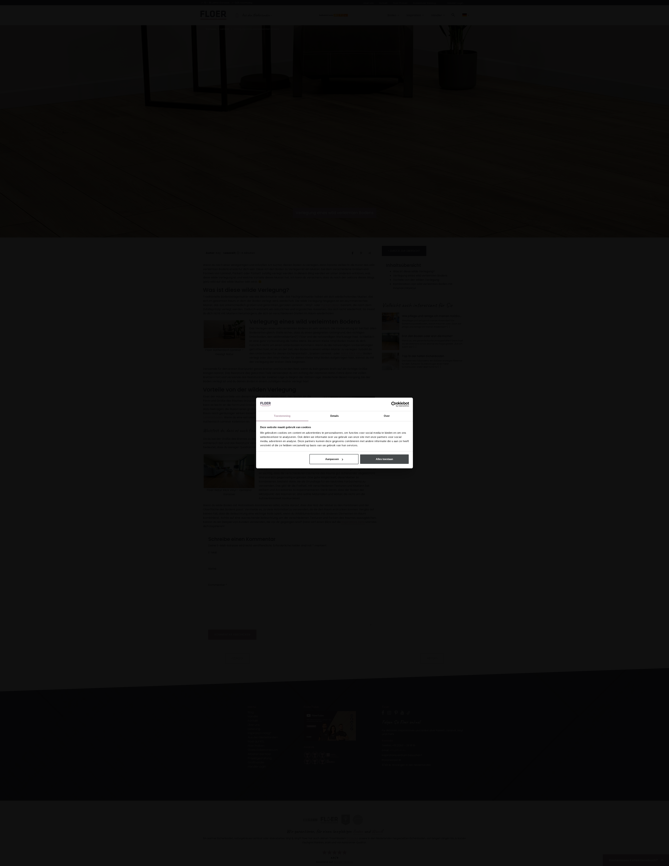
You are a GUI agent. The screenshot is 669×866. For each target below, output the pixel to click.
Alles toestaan (384, 459)
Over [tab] (387, 415)
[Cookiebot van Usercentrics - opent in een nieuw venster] (394, 404)
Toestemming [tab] (282, 415)
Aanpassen (332, 459)
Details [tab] (334, 415)
